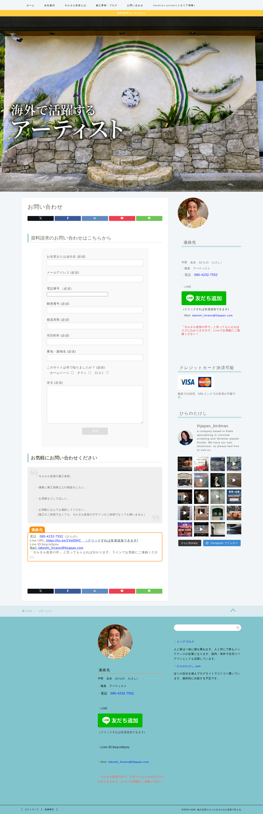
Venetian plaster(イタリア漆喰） (174, 5)
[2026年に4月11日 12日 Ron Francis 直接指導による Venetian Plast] (185, 480)
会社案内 (49, 5)
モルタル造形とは (75, 5)
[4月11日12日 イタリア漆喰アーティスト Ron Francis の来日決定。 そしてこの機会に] (185, 496)
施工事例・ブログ (106, 5)
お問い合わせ (135, 5)
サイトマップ (32, 809)
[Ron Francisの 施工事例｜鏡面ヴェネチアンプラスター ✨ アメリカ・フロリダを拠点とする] (217, 513)
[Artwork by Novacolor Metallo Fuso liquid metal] (201, 480)
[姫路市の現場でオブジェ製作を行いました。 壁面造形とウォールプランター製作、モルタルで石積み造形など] (217, 464)
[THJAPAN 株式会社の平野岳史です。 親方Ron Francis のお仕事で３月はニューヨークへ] (185, 529)
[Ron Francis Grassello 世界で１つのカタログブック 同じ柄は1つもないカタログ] (201, 513)
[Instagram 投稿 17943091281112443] (234, 496)
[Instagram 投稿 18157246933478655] (201, 464)
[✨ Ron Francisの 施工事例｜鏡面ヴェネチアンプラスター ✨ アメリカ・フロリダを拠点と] (201, 529)
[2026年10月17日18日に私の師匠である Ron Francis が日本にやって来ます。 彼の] (185, 464)
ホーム (31, 5)
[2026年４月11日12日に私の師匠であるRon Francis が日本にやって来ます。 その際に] (217, 480)
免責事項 (49, 809)
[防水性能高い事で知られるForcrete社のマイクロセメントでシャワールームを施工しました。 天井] (217, 496)
